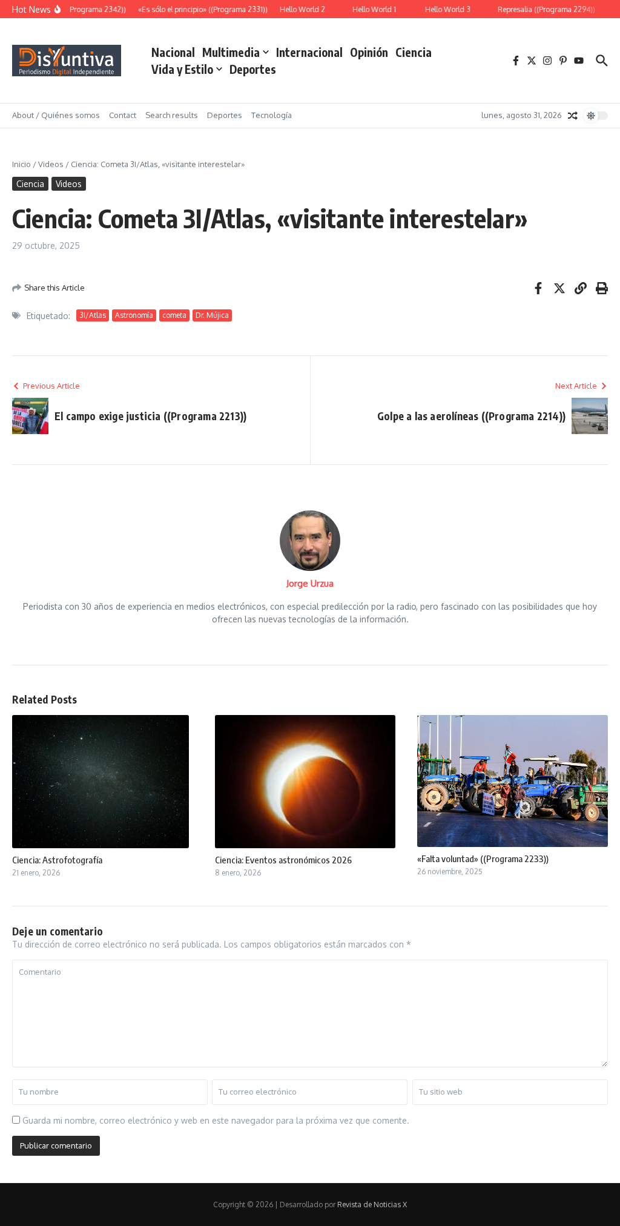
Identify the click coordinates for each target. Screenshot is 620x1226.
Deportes (252, 69)
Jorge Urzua (310, 583)
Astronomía (134, 315)
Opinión (369, 52)
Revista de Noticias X (372, 1204)
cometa (174, 315)
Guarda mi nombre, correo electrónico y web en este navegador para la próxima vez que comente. (215, 1120)
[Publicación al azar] (573, 115)
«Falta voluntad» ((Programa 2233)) (483, 858)
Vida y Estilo (182, 69)
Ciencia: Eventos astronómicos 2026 (283, 859)
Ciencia (413, 52)
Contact (122, 115)
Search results (171, 115)
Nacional (173, 52)
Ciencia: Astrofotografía (57, 859)
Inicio (21, 164)
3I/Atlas (92, 315)
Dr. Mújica (212, 315)
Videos (51, 164)
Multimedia (231, 52)
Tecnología (271, 115)
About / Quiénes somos (56, 115)
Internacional (309, 52)
